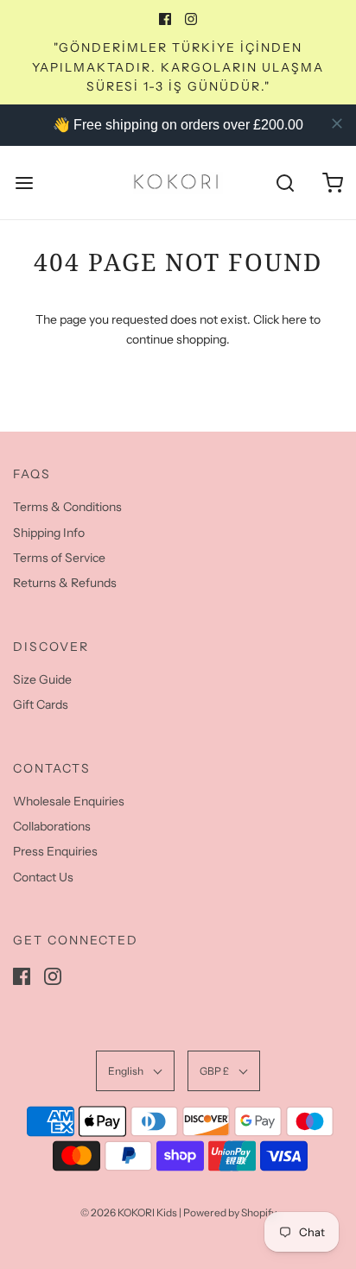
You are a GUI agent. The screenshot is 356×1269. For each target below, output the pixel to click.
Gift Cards (40, 704)
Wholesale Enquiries (68, 801)
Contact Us (43, 877)
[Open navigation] (24, 182)
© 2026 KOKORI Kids (128, 1212)
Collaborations (52, 826)
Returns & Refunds (65, 582)
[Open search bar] (284, 182)
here (294, 319)
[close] (337, 123)
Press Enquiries (55, 851)
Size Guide (42, 679)
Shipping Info (49, 532)
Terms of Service (59, 557)
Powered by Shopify (230, 1212)
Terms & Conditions (67, 507)
